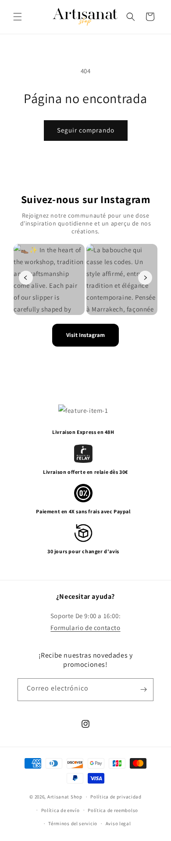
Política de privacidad (115, 797)
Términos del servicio (72, 823)
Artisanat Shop (64, 797)
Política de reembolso (113, 810)
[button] (17, 16)
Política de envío (60, 810)
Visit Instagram (85, 335)
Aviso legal (118, 823)
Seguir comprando (85, 130)
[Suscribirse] (143, 689)
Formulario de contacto (85, 627)
